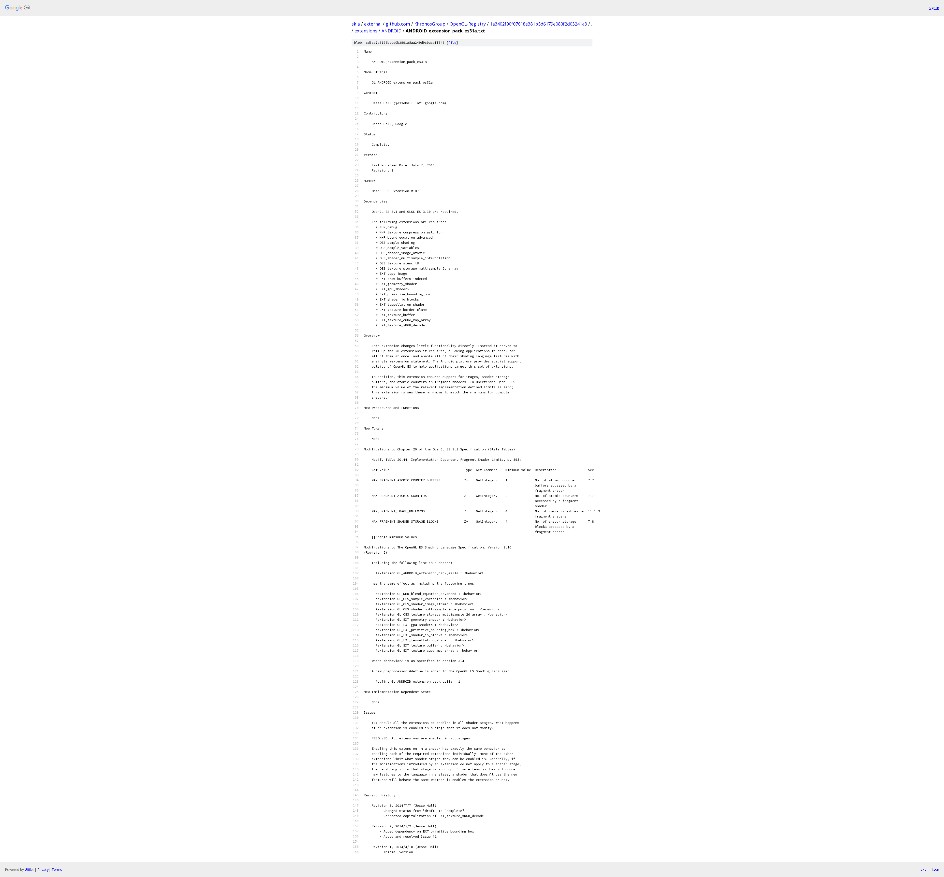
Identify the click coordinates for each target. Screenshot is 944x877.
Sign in (934, 7)
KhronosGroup (429, 24)
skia (356, 24)
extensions (365, 31)
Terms (57, 869)
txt (923, 869)
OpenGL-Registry (468, 24)
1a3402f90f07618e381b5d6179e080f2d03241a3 (538, 24)
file (452, 43)
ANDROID (391, 31)
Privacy (43, 869)
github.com (398, 24)
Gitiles (29, 869)
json (935, 869)
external (373, 24)
